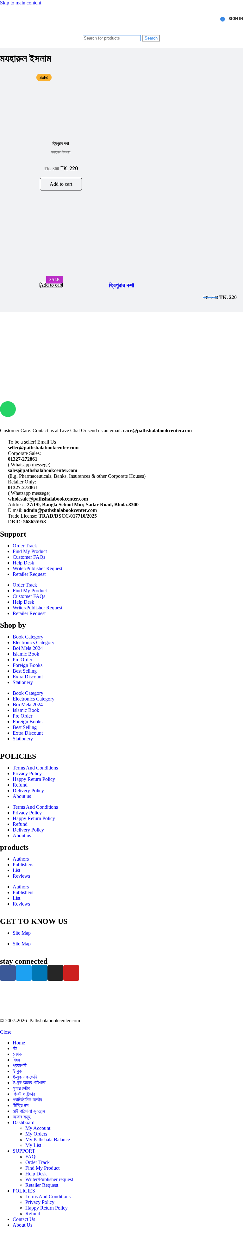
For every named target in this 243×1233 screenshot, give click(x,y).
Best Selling (25, 671)
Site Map (22, 933)
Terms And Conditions (35, 767)
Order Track (25, 545)
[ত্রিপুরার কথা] (34, 273)
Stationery (23, 682)
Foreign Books (27, 665)
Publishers (23, 864)
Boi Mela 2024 (28, 648)
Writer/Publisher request (49, 1179)
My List (33, 1145)
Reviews (21, 876)
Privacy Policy (27, 773)
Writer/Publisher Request (37, 568)
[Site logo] (24, 32)
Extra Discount (28, 676)
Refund (20, 785)
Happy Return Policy (34, 779)
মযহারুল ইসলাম (61, 152)
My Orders (36, 1133)
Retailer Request (29, 574)
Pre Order (22, 659)
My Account (37, 1128)
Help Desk (23, 562)
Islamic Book (26, 654)
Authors (21, 859)
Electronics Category (33, 642)
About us (22, 796)
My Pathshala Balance (47, 1139)
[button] (61, 184)
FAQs (31, 1156)
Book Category (28, 636)
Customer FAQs (29, 557)
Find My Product (30, 551)
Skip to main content (20, 2)
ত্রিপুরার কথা (121, 285)
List (16, 870)
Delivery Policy (28, 790)
